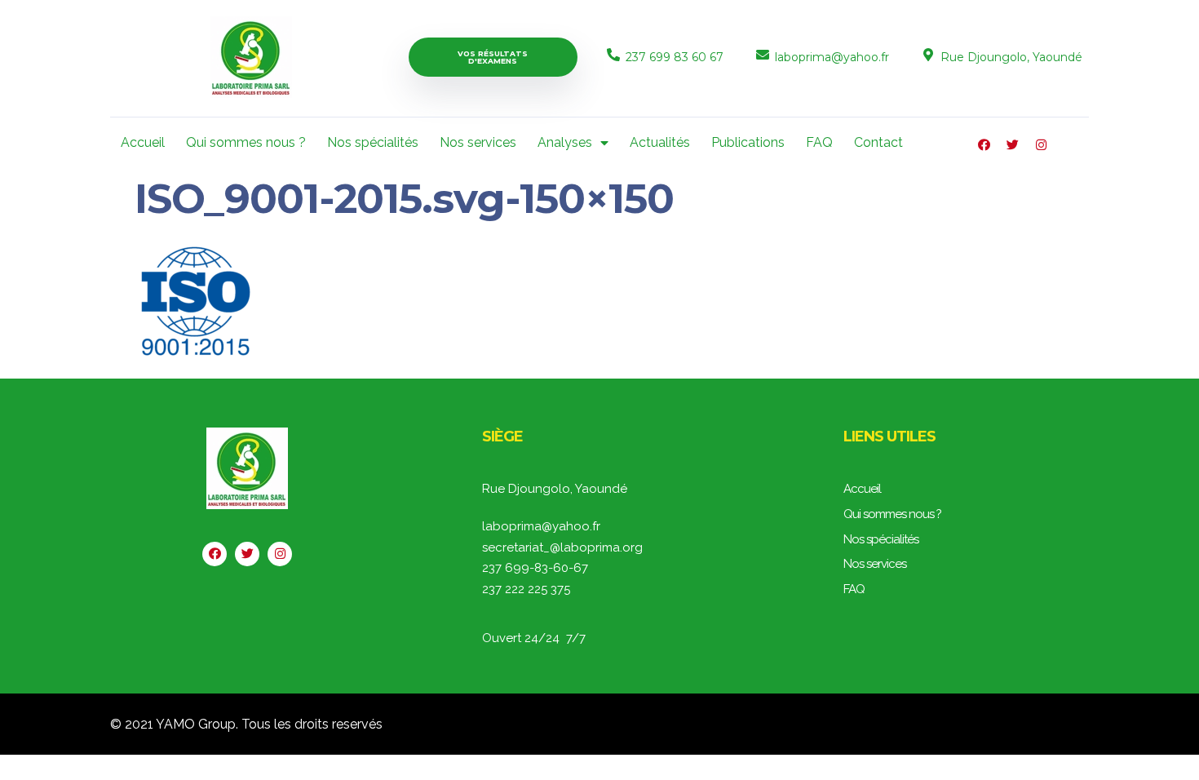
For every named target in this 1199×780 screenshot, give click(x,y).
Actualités (660, 142)
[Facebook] (984, 145)
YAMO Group (196, 724)
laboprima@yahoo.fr (832, 57)
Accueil (143, 142)
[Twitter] (1013, 145)
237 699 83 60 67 (674, 57)
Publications (748, 142)
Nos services (478, 142)
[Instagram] (1041, 145)
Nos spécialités (372, 142)
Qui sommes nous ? (246, 142)
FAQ (819, 142)
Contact (878, 142)
